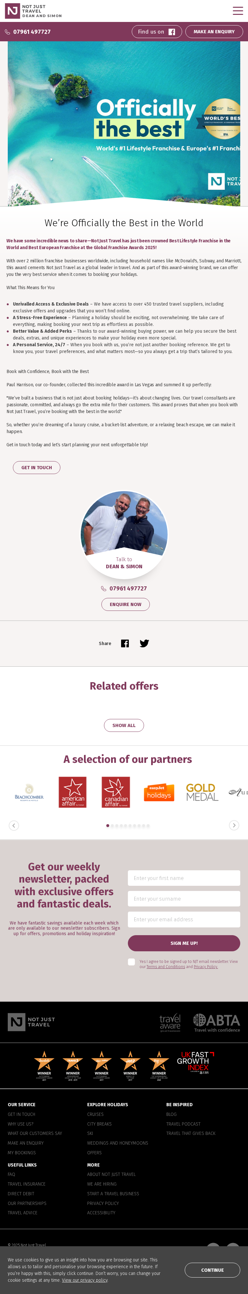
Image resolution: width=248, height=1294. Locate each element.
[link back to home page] (31, 1022)
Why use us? (20, 1124)
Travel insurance (27, 1184)
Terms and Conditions (166, 967)
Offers (94, 1152)
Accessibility (101, 1213)
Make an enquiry (26, 1143)
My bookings (22, 1152)
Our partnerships (27, 1203)
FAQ (11, 1174)
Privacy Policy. (206, 967)
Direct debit (21, 1193)
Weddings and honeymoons (117, 1143)
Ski (90, 1133)
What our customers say (35, 1133)
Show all (124, 725)
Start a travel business (113, 1193)
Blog (171, 1114)
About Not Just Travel (111, 1174)
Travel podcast (183, 1124)
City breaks (99, 1124)
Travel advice (22, 1213)
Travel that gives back (190, 1133)
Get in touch (21, 1114)
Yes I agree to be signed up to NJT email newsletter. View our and (189, 964)
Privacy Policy (103, 1203)
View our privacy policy (85, 1280)
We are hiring (102, 1184)
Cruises (95, 1114)
